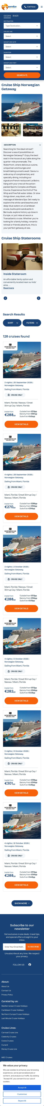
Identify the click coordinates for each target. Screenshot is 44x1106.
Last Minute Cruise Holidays (13, 1018)
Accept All (22, 1087)
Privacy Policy (7, 994)
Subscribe (33, 947)
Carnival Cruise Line (9, 1032)
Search (21, 75)
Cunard (4, 1045)
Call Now (31, 7)
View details (21, 424)
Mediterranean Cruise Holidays (14, 1006)
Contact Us (6, 990)
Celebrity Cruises (8, 1036)
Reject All (22, 1101)
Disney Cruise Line (9, 1049)
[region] (22, 1084)
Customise (22, 1094)
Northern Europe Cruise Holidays (15, 1014)
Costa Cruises (7, 1041)
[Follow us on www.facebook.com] (29, 964)
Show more (21, 903)
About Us (5, 986)
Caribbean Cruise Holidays (12, 1010)
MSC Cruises (6, 1057)
